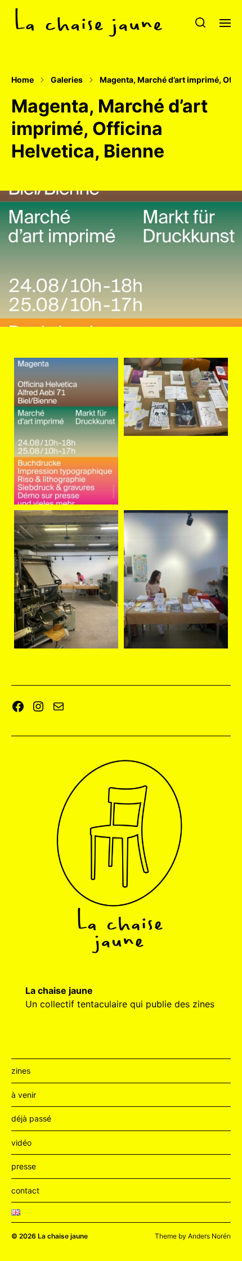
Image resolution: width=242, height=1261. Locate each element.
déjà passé (31, 1118)
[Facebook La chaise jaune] (18, 706)
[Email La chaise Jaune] (58, 706)
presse (23, 1166)
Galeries (67, 80)
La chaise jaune (63, 1236)
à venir (23, 1095)
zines (20, 1070)
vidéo (21, 1142)
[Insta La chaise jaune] (38, 706)
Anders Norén (209, 1236)
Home (22, 80)
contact (25, 1190)
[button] (201, 22)
